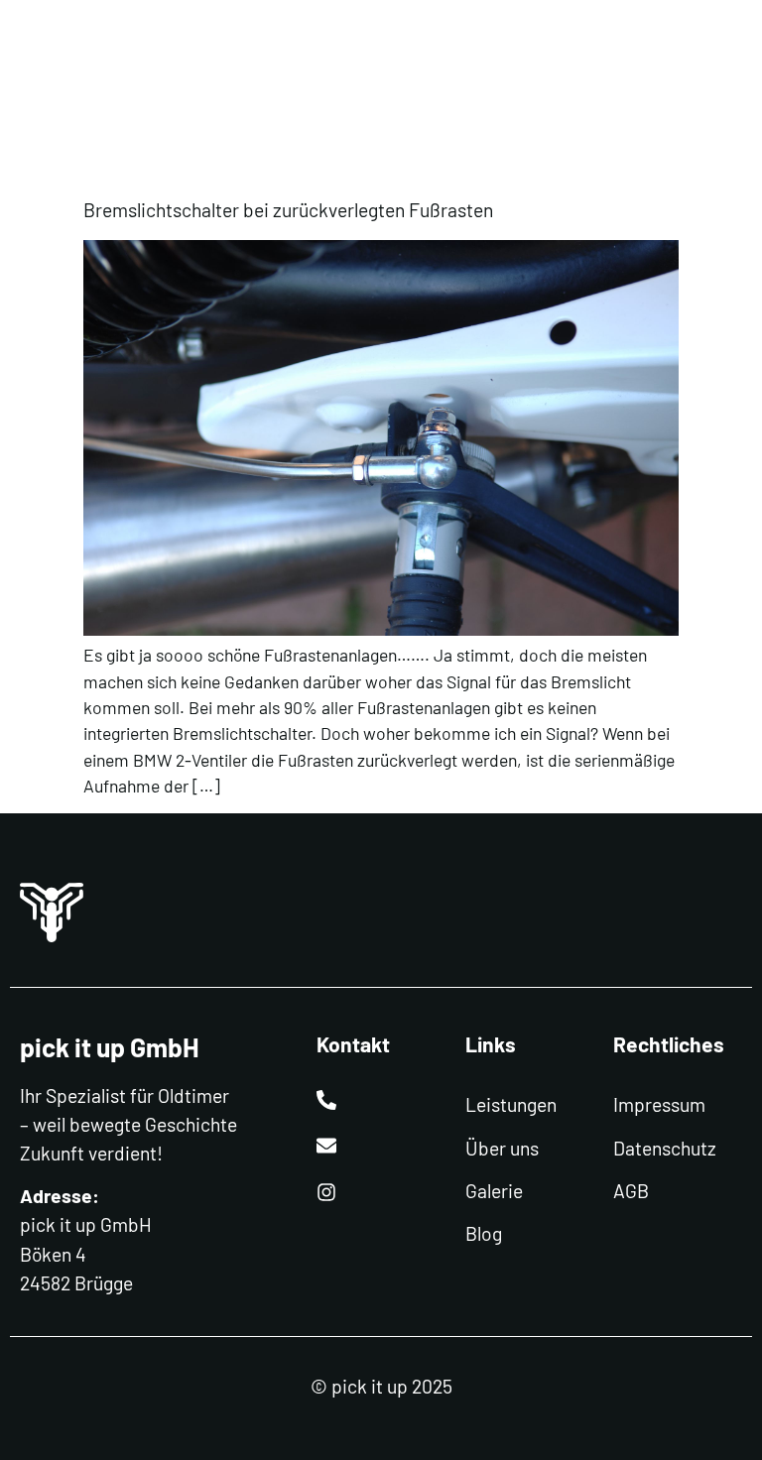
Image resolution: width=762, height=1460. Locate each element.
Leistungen (511, 1104)
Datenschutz (664, 1148)
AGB (631, 1190)
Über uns (502, 1148)
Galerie (494, 1190)
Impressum (659, 1104)
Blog (483, 1233)
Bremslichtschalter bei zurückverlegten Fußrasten (288, 209)
